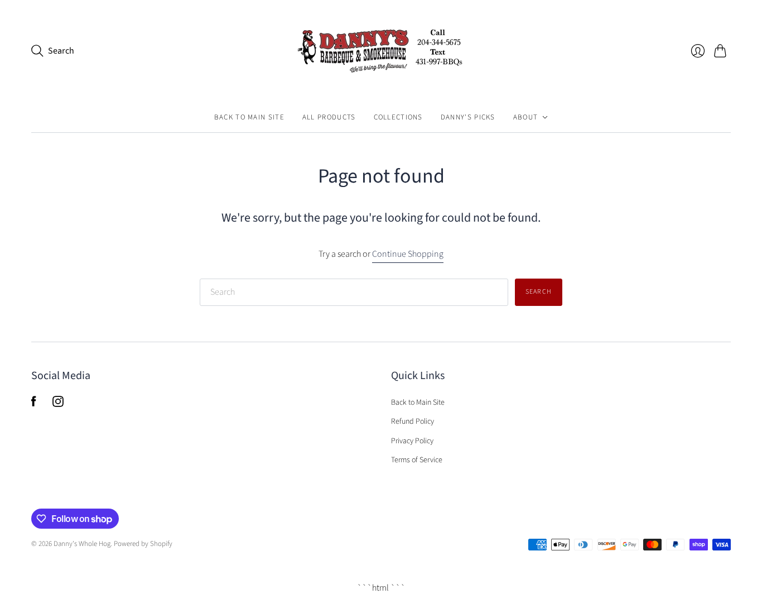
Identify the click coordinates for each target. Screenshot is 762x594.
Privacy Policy (412, 441)
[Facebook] (33, 404)
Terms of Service (416, 460)
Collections (398, 117)
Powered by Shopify (143, 544)
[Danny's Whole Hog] (381, 51)
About (525, 117)
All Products (329, 117)
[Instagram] (58, 404)
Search (538, 291)
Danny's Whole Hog (82, 544)
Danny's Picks (468, 117)
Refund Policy (412, 421)
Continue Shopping (407, 254)
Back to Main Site (249, 117)
